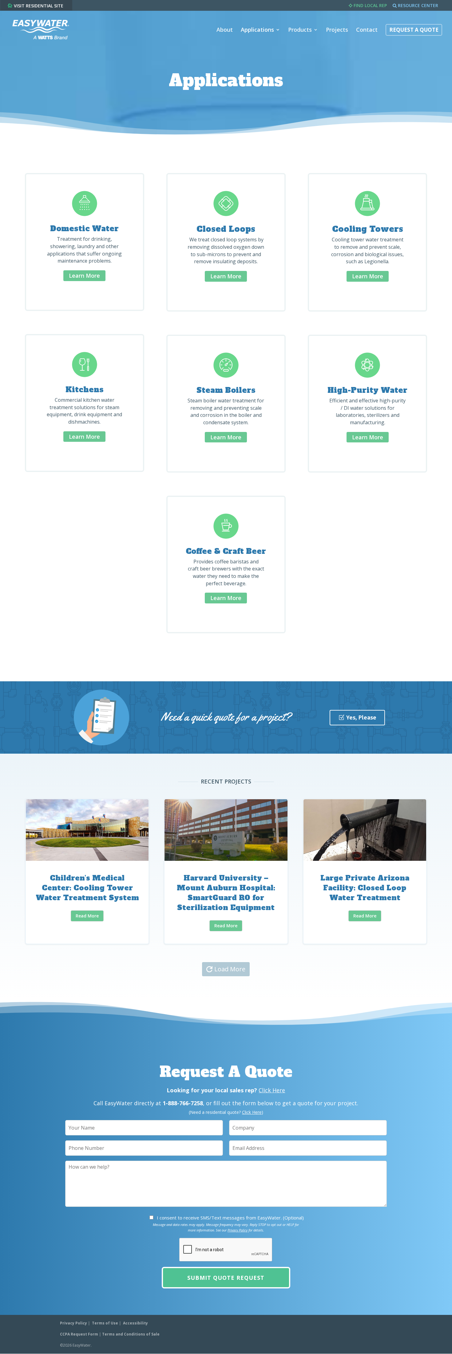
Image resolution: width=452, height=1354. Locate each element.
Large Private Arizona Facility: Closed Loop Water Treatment (364, 871)
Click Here (272, 1090)
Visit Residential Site (38, 6)
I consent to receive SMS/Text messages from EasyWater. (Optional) (230, 1218)
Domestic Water (84, 229)
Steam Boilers (226, 390)
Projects (337, 30)
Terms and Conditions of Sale (131, 1334)
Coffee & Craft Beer (226, 551)
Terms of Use (105, 1323)
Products (300, 30)
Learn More (84, 275)
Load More (229, 969)
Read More (87, 916)
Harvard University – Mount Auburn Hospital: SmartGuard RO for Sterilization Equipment (226, 871)
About (224, 30)
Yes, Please (361, 717)
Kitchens (84, 390)
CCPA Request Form (79, 1334)
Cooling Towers (367, 229)
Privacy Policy (238, 1230)
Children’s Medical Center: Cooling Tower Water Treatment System (87, 871)
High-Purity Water (367, 390)
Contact (367, 30)
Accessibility (135, 1323)
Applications (257, 30)
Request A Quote (413, 30)
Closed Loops (225, 229)
